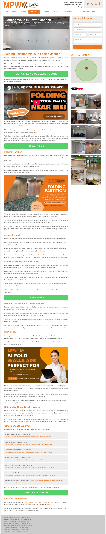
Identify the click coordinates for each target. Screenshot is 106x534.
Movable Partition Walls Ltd (14, 58)
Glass (56, 11)
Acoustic (46, 11)
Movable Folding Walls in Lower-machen (17, 523)
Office (14, 11)
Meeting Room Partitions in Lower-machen (18, 519)
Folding (34, 11)
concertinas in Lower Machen (43, 255)
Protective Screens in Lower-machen (16, 532)
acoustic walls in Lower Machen (43, 283)
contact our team (36, 492)
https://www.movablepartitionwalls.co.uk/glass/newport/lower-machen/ (28, 460)
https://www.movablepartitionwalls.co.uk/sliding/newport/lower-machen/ (29, 444)
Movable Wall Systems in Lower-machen (17, 517)
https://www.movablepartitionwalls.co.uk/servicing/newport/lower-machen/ (30, 467)
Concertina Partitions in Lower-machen (17, 529)
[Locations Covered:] (3, 1)
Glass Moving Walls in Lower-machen (16, 527)
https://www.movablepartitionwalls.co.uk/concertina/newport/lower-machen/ (30, 475)
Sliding (23, 11)
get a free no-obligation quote (36, 74)
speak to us (36, 146)
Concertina (68, 11)
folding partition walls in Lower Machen (37, 502)
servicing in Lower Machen (38, 130)
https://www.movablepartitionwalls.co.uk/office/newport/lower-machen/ (28, 436)
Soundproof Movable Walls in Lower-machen (18, 525)
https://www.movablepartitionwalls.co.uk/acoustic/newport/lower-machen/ (29, 452)
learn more (36, 297)
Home (6, 11)
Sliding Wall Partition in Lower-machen (16, 521)
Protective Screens (89, 11)
